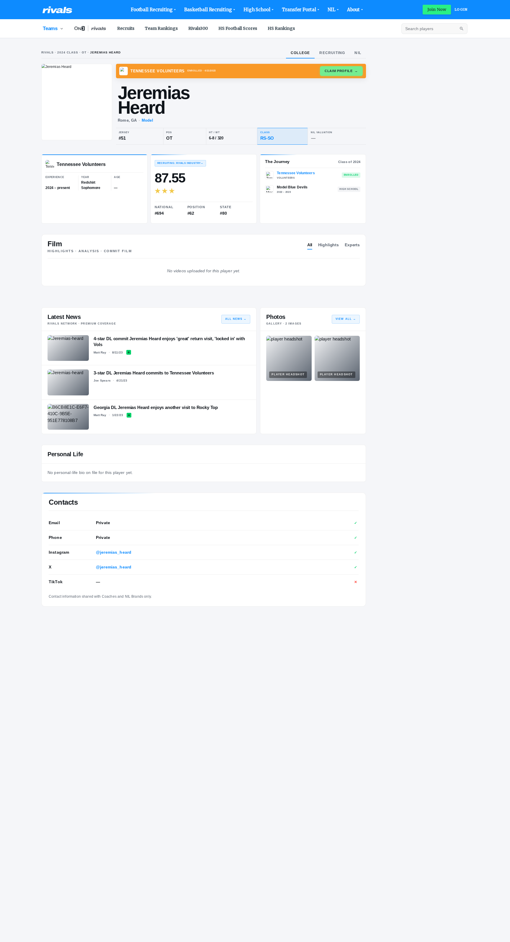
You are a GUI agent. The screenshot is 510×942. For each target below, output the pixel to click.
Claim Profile (341, 71)
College (300, 53)
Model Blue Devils (292, 187)
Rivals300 (198, 28)
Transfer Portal (299, 9)
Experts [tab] (352, 244)
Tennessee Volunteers (296, 173)
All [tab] (310, 244)
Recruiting (332, 53)
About (353, 9)
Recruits (125, 28)
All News (236, 318)
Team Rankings (161, 28)
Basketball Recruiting (208, 9)
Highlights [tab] (328, 244)
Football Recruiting (152, 9)
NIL (332, 9)
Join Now (436, 9)
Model (147, 120)
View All (346, 318)
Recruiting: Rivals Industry (180, 163)
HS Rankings (281, 28)
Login (461, 9)
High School (256, 9)
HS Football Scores (237, 28)
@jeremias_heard (113, 552)
